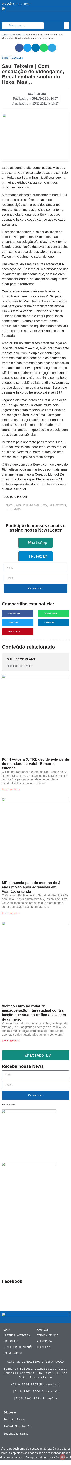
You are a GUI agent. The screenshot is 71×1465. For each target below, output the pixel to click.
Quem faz (43, 1347)
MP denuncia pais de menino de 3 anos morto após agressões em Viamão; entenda (31, 887)
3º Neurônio (13, 1353)
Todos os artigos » (20, 666)
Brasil (10, 505)
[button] (66, 25)
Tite (8, 509)
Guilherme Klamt (16, 1433)
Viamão (17, 509)
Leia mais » (11, 789)
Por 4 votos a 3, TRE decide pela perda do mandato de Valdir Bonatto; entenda (35, 763)
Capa (4, 34)
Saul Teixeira (17, 34)
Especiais (11, 1341)
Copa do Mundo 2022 (27, 505)
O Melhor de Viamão (18, 1347)
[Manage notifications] (62, 1457)
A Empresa (44, 1341)
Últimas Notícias (17, 1335)
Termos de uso (47, 1335)
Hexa (44, 505)
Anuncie (42, 1329)
